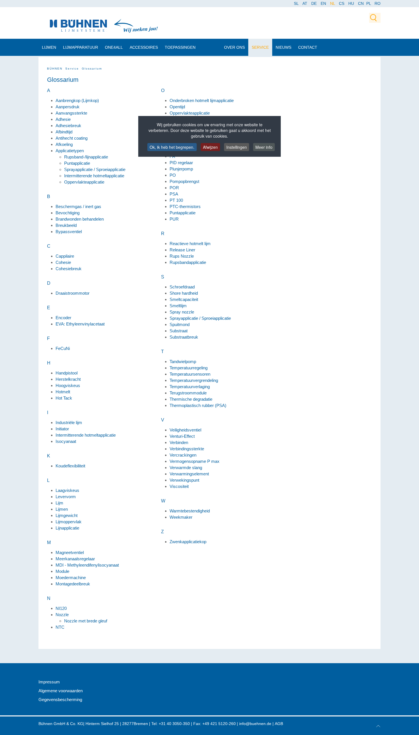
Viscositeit (179, 486)
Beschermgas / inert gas (78, 206)
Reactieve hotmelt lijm (190, 243)
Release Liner (182, 249)
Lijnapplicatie (67, 528)
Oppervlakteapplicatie (84, 182)
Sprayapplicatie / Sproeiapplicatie (94, 169)
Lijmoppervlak (69, 521)
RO (378, 3)
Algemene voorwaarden (60, 690)
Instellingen (236, 147)
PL (368, 3)
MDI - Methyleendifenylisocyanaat (87, 565)
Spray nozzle (182, 312)
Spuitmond (180, 324)
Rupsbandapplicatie (188, 262)
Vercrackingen (183, 455)
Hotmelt (63, 391)
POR (174, 187)
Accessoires (144, 47)
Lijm (59, 502)
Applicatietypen (70, 150)
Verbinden (179, 442)
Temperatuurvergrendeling (194, 380)
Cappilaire (65, 256)
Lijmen (49, 47)
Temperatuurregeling (189, 367)
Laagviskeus (67, 490)
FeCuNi (63, 348)
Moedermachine (71, 577)
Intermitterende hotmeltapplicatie (94, 175)
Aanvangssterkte (71, 113)
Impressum (49, 681)
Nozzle (62, 614)
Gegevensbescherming (60, 699)
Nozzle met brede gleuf (85, 620)
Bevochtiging (68, 212)
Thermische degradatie (191, 399)
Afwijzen (210, 147)
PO (173, 175)
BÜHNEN (54, 68)
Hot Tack (64, 398)
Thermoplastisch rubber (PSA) (198, 405)
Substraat (179, 330)
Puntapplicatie (77, 163)
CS (342, 3)
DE (314, 3)
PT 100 (176, 200)
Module (62, 571)
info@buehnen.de (255, 723)
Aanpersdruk (68, 106)
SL (297, 3)
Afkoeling (64, 144)
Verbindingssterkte (187, 448)
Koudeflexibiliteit (70, 465)
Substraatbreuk (184, 337)
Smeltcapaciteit (184, 299)
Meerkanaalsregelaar (75, 558)
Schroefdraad (182, 286)
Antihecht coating (72, 138)
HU (351, 3)
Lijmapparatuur (80, 47)
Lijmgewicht (67, 515)
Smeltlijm (178, 305)
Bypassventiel (69, 231)
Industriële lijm (69, 422)
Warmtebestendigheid (190, 510)
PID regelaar (181, 162)
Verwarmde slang (186, 467)
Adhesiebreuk (68, 125)
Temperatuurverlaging (190, 386)
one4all (114, 47)
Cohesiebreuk (69, 268)
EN (324, 3)
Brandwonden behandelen (80, 219)
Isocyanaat (66, 441)
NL (333, 3)
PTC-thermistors (185, 206)
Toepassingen (180, 47)
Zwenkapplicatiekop (188, 541)
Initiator (62, 428)
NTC (60, 627)
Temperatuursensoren (190, 374)
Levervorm (66, 496)
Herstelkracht (68, 379)
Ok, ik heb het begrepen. (172, 147)
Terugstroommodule (188, 392)
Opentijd (177, 106)
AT (305, 3)
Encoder (63, 317)
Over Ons (234, 47)
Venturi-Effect (182, 436)
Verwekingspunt (184, 480)
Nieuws (283, 47)
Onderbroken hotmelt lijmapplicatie (202, 100)
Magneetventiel (70, 552)
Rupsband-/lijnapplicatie (86, 156)
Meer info (263, 147)
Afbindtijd (64, 131)
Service (260, 47)
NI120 (61, 608)
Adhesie (63, 119)
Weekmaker (181, 517)
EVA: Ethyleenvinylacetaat (80, 323)
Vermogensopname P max (194, 461)
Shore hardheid (184, 293)
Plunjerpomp (181, 168)
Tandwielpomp (183, 361)
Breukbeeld (66, 225)
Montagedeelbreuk (73, 583)
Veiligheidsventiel (185, 429)
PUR (174, 219)
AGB (279, 723)
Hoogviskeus (68, 385)
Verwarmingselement (189, 473)
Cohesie (63, 262)
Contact (307, 47)
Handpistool (67, 372)
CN (361, 3)
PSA (174, 194)
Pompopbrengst (184, 181)
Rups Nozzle (182, 256)
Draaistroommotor (73, 293)
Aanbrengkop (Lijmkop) (77, 100)
